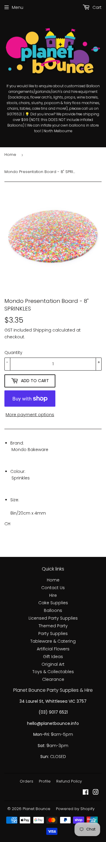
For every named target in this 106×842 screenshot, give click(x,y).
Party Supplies (53, 633)
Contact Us (53, 588)
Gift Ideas (53, 657)
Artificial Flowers (53, 649)
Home (10, 154)
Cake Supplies (53, 603)
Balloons (53, 610)
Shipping (42, 330)
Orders (26, 781)
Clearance (53, 679)
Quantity (13, 352)
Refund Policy (69, 781)
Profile (45, 781)
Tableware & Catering (53, 641)
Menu (17, 7)
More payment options (30, 415)
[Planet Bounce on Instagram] (96, 793)
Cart (96, 7)
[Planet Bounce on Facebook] (85, 793)
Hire (53, 595)
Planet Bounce (36, 809)
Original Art (53, 664)
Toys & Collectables (53, 672)
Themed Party (53, 626)
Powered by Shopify (75, 809)
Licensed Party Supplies (53, 618)
